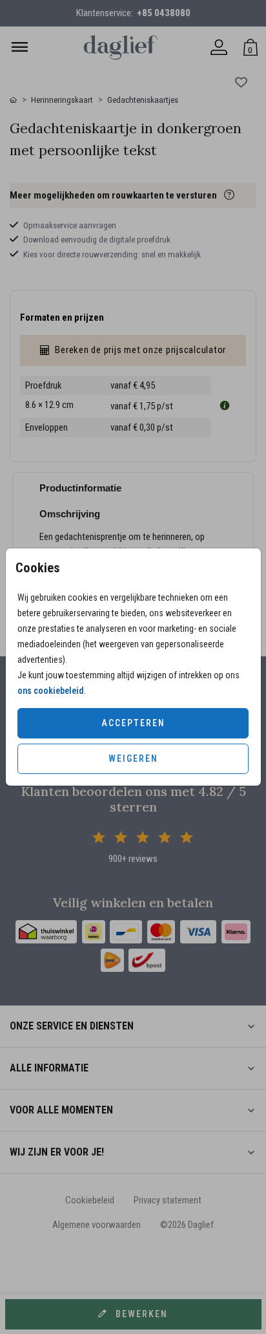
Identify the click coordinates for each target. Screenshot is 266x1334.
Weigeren (133, 758)
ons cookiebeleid (50, 690)
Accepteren (133, 723)
